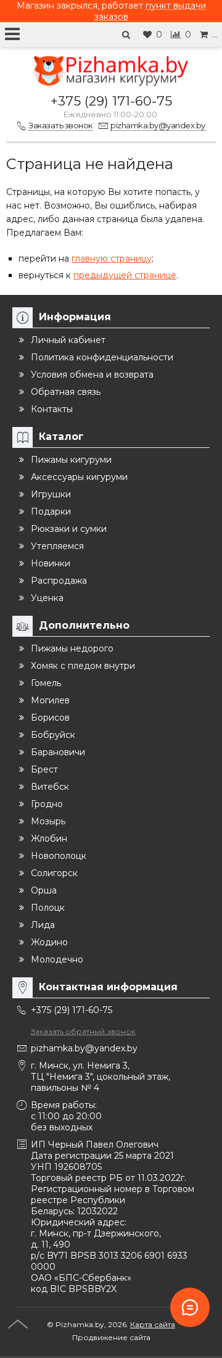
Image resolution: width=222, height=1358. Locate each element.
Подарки (51, 511)
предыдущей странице (124, 275)
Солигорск (54, 873)
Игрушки (51, 494)
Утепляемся (57, 546)
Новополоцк (58, 855)
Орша (44, 890)
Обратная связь (66, 391)
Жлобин (49, 838)
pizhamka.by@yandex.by (84, 1048)
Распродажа (59, 580)
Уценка (47, 597)
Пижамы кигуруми (71, 459)
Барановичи (58, 752)
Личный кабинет (68, 340)
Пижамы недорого (72, 648)
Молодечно (57, 959)
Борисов (50, 717)
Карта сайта (152, 1324)
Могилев (50, 700)
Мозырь (48, 821)
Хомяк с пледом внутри (83, 665)
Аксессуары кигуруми (79, 476)
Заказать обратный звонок (83, 1031)
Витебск (50, 786)
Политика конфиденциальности (102, 357)
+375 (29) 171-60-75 (111, 101)
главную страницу (112, 258)
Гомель (46, 683)
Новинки (50, 563)
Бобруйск (53, 734)
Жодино (49, 942)
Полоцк (48, 907)
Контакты (52, 409)
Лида (43, 924)
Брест (44, 769)
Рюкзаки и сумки (69, 528)
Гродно (47, 803)
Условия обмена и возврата (92, 374)
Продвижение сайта (111, 1337)
